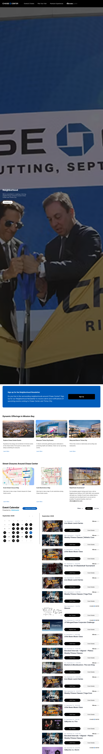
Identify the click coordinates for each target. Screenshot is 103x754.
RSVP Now (72, 530)
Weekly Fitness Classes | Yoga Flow (78, 594)
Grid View (96, 508)
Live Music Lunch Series (73, 523)
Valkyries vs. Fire (70, 721)
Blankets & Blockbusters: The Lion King (79, 665)
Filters (79, 508)
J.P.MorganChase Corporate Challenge (79, 622)
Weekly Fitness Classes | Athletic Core (79, 537)
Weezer (67, 608)
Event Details (91, 530)
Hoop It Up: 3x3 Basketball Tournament (79, 566)
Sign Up (81, 396)
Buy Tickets (72, 615)
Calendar (89, 508)
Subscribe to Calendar (30, 508)
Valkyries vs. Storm (71, 750)
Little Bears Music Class (73, 552)
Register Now (72, 629)
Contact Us (7, 202)
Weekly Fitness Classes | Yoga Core (78, 693)
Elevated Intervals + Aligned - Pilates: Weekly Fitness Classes (78, 652)
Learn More (6, 451)
